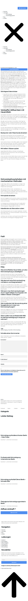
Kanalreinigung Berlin (10, 15)
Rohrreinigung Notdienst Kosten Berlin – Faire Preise (14, 436)
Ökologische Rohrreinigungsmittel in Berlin (13, 502)
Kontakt (5, 18)
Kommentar (3, 339)
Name (2, 354)
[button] (14, 32)
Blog (4, 17)
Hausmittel (10, 329)
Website (2, 364)
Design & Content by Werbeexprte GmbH (10, 565)
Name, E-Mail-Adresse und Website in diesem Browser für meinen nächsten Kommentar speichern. (13, 371)
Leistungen (5, 12)
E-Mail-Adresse (4, 359)
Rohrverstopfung (16, 329)
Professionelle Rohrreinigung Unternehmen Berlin (11, 458)
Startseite (5, 11)
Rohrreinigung (9, 14)
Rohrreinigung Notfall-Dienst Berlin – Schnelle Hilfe (13, 480)
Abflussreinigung (4, 329)
